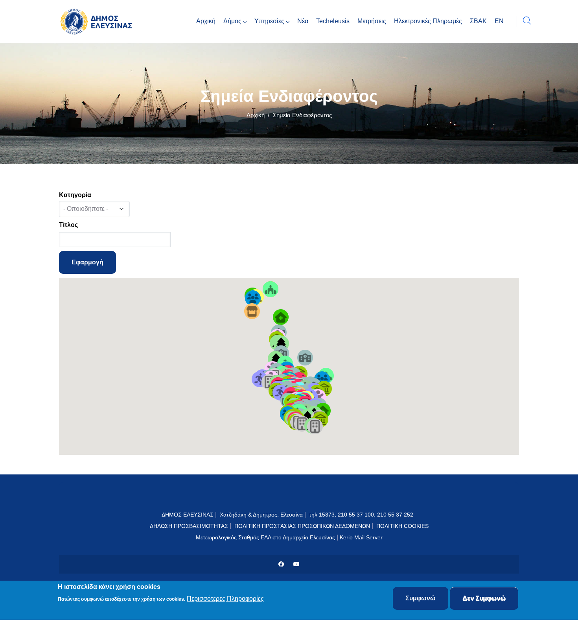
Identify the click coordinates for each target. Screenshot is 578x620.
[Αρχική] (98, 21)
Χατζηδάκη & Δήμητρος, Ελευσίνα (261, 514)
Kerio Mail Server (361, 537)
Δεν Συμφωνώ (484, 598)
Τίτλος (68, 224)
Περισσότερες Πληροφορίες (225, 599)
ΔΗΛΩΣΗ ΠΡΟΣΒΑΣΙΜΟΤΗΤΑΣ (189, 526)
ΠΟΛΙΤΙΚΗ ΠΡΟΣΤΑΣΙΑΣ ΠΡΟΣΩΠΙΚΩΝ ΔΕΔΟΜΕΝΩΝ (302, 526)
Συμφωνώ (420, 598)
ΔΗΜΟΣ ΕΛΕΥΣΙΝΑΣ (188, 514)
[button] (253, 298)
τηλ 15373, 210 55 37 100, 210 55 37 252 (362, 514)
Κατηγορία (75, 195)
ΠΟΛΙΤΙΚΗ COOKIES (402, 526)
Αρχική (256, 115)
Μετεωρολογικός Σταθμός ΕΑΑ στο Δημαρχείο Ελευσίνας (265, 537)
